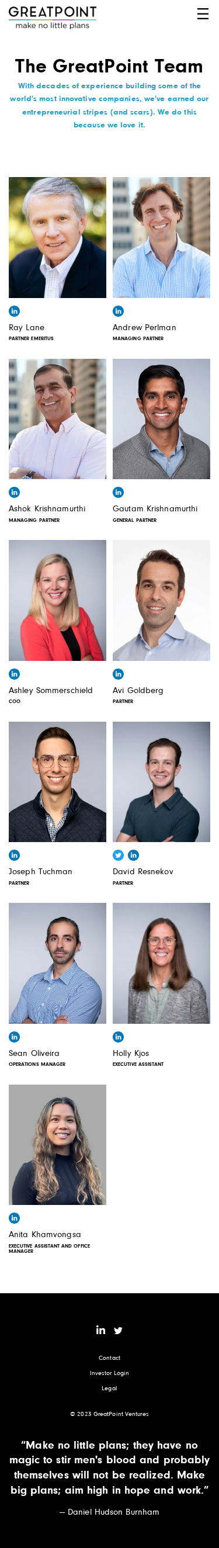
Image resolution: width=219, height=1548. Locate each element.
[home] (52, 17)
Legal (109, 1387)
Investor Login (109, 1372)
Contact (109, 1357)
